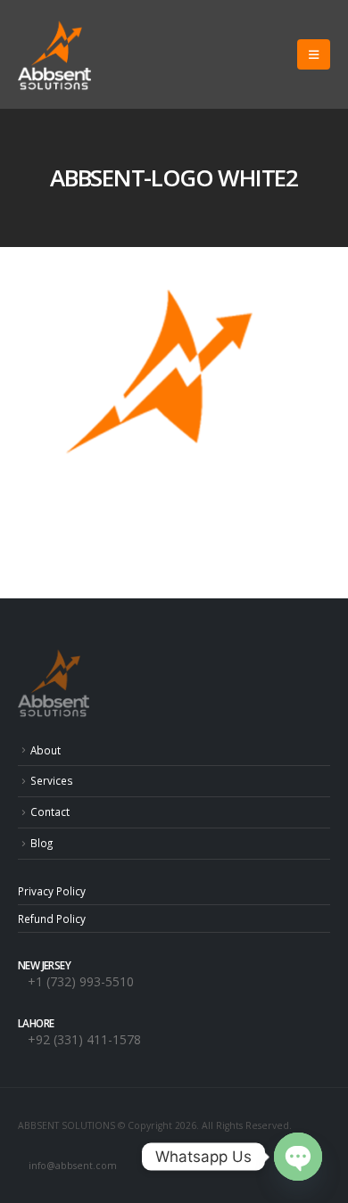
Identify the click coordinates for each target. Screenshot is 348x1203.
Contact (50, 811)
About (45, 750)
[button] (313, 54)
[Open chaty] (298, 1157)
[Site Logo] (54, 54)
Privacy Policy (52, 891)
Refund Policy (52, 918)
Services (51, 780)
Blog (41, 843)
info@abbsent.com (73, 1165)
